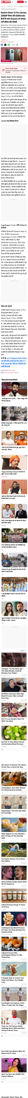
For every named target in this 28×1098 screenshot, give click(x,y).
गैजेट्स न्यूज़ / (16, 6)
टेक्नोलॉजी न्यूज (3, 42)
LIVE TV (21, 2)
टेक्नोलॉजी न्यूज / (10, 6)
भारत (2, 403)
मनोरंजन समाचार (4, 476)
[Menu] (26, 2)
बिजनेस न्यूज (4, 525)
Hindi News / (4, 6)
